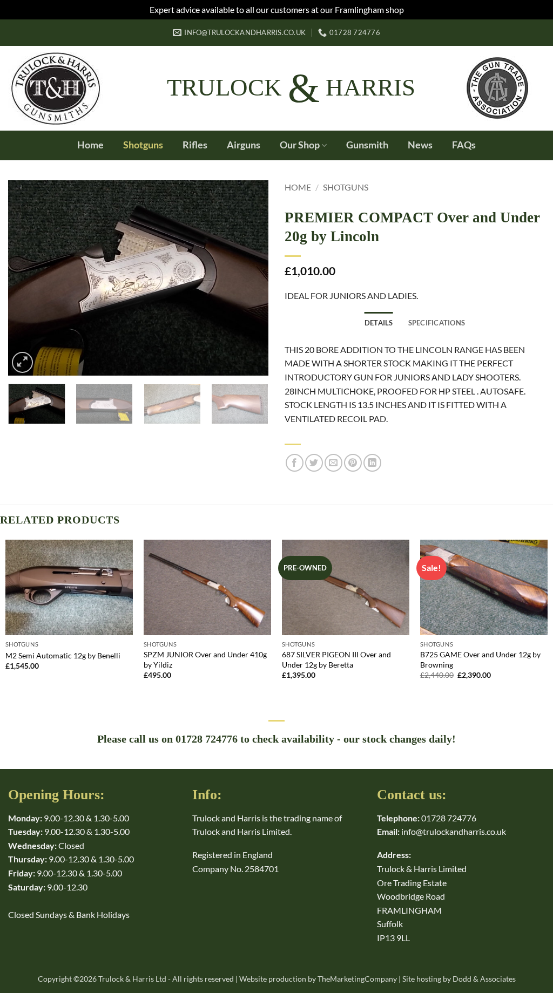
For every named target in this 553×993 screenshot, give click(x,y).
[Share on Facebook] (295, 463)
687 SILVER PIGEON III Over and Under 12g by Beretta (336, 659)
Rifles (195, 145)
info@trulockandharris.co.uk (453, 831)
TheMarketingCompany (357, 978)
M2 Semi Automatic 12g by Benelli (62, 655)
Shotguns (143, 145)
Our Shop (300, 145)
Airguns (243, 145)
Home (90, 145)
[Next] (249, 278)
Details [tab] (379, 322)
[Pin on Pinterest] (353, 463)
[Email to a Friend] (333, 463)
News (420, 145)
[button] (22, 362)
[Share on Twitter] (314, 463)
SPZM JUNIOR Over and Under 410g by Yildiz (205, 659)
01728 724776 (448, 818)
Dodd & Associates (484, 978)
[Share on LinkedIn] (372, 463)
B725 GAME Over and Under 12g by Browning (480, 659)
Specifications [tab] (437, 322)
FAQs (464, 145)
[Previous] (27, 278)
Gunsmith (367, 145)
